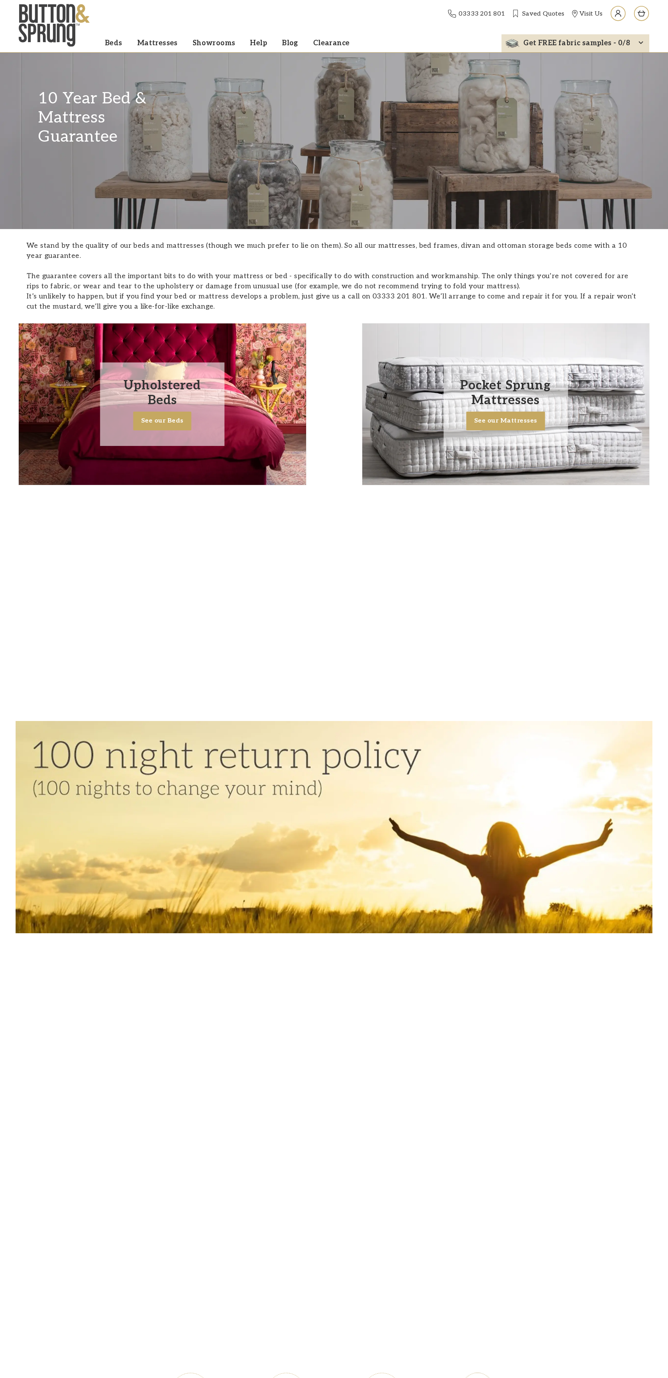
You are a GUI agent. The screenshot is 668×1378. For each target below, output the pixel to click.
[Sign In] (618, 13)
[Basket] (641, 13)
